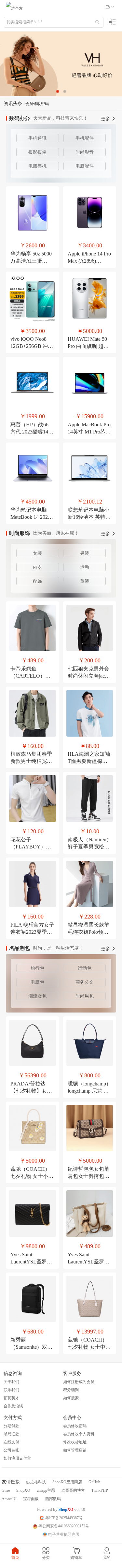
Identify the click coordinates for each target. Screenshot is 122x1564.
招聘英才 (11, 1398)
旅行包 (37, 968)
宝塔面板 (31, 1499)
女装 (37, 553)
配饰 (37, 581)
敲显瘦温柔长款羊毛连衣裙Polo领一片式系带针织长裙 (88, 932)
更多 (106, 118)
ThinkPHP (99, 1490)
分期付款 (11, 1426)
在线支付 (11, 1442)
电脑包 (37, 982)
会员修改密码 (37, 98)
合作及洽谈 (13, 1406)
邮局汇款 (11, 1434)
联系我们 (11, 1390)
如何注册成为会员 (78, 1382)
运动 (84, 567)
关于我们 (11, 1382)
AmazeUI (9, 1499)
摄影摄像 (37, 152)
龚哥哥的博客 (73, 1490)
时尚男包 (84, 996)
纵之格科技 (36, 1482)
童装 (84, 581)
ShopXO (23, 1490)
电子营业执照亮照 (63, 1534)
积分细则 (71, 1390)
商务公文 (84, 982)
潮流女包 (37, 996)
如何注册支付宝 (17, 1458)
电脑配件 (84, 166)
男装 (84, 553)
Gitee (6, 1490)
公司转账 (11, 1450)
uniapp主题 (46, 1490)
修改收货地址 (75, 1442)
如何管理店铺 (75, 1450)
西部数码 (53, 1499)
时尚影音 (84, 152)
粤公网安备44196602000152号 (63, 1526)
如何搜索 (71, 1398)
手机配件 (84, 138)
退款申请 (33, 108)
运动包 (84, 968)
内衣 (37, 567)
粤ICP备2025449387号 (63, 1518)
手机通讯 (37, 138)
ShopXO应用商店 (67, 1482)
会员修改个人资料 (78, 1434)
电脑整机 (37, 166)
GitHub (94, 1482)
